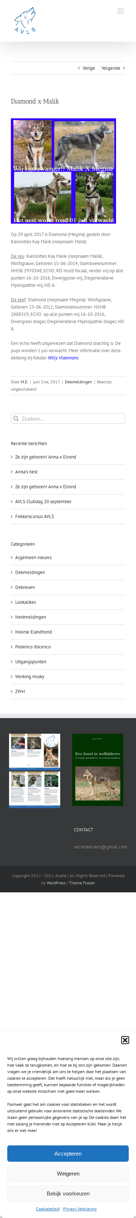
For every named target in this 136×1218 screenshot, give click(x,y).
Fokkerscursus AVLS (34, 516)
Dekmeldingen (78, 381)
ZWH (20, 691)
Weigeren (68, 1173)
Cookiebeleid (47, 1208)
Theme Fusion (82, 882)
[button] (125, 1040)
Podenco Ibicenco (33, 647)
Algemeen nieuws (33, 557)
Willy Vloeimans (63, 358)
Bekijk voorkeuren (68, 1193)
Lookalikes (25, 602)
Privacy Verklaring (79, 1208)
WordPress (56, 882)
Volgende (111, 68)
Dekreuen (25, 587)
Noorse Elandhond (33, 632)
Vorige (89, 68)
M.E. (24, 381)
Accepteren (68, 1153)
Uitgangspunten (30, 662)
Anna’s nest (26, 472)
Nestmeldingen (30, 617)
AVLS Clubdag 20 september (43, 501)
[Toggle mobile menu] (121, 11)
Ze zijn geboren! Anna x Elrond (45, 457)
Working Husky (29, 676)
